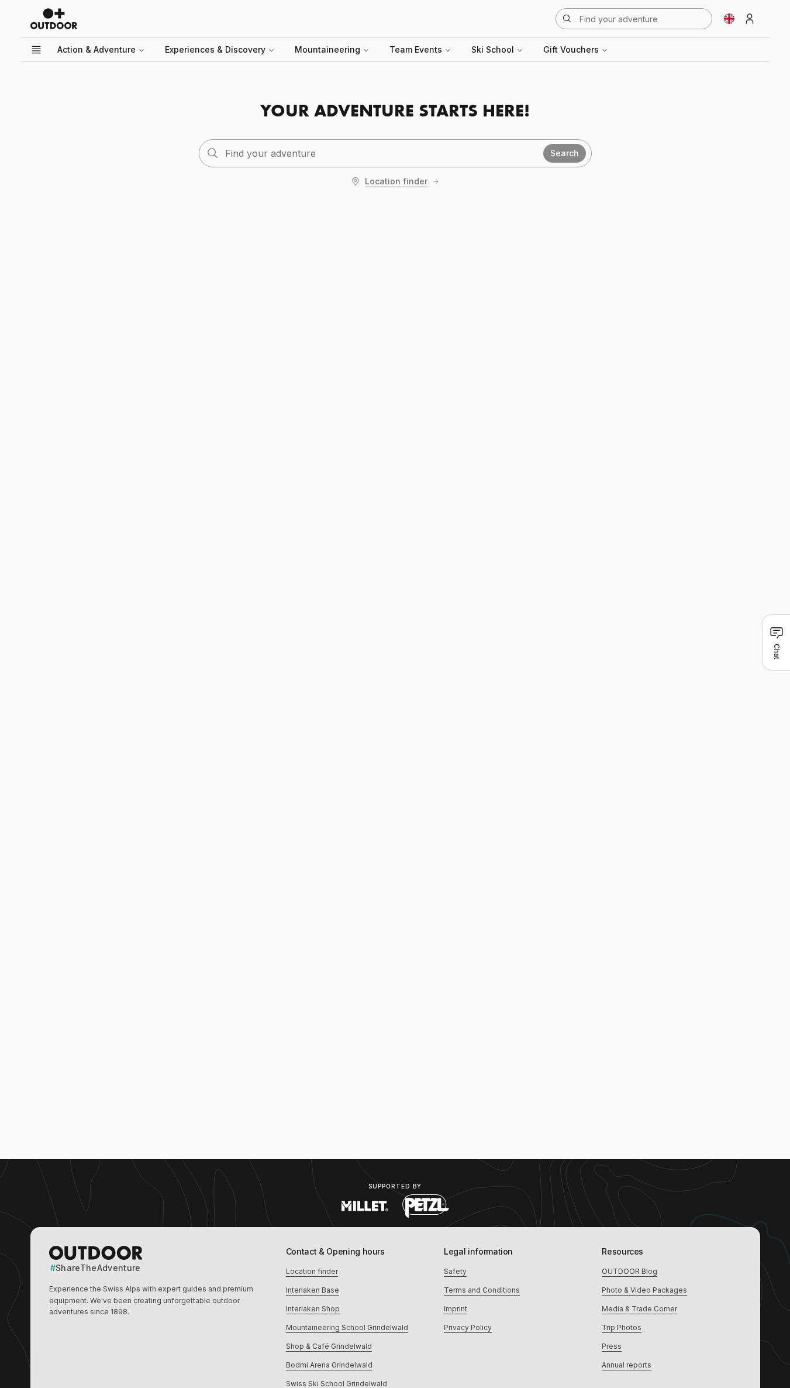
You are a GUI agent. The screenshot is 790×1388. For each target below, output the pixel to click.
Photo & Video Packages (644, 1290)
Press (612, 1346)
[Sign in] (749, 18)
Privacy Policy (468, 1327)
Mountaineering (327, 49)
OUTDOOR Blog (629, 1271)
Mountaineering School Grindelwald (347, 1327)
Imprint (455, 1308)
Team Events (415, 49)
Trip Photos (621, 1327)
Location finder (396, 181)
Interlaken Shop (313, 1308)
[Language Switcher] (729, 19)
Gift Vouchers (571, 49)
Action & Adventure (96, 49)
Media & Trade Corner (639, 1308)
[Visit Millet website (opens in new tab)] (364, 1206)
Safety (455, 1271)
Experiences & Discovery (215, 49)
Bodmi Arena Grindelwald (329, 1364)
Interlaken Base (312, 1290)
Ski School (492, 49)
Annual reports (626, 1364)
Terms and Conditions (482, 1290)
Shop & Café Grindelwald (329, 1346)
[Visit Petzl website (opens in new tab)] (425, 1206)
